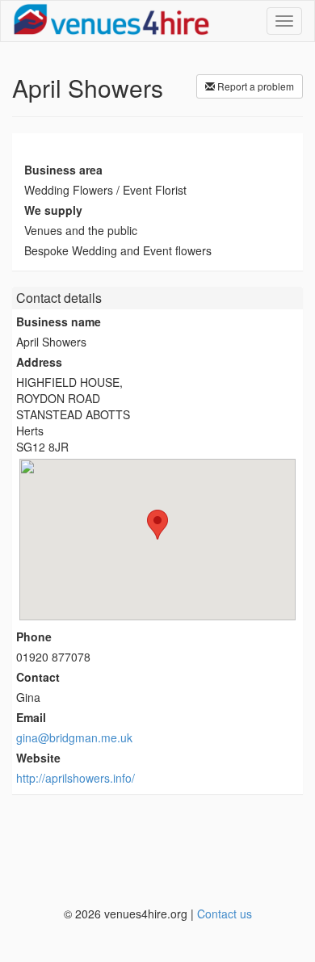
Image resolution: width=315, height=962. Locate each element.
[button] (157, 524)
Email (31, 717)
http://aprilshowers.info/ (75, 778)
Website (38, 758)
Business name (58, 321)
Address (39, 362)
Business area (63, 170)
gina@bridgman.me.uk (74, 737)
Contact (38, 677)
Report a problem (254, 86)
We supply (53, 210)
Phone (34, 636)
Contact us (224, 913)
